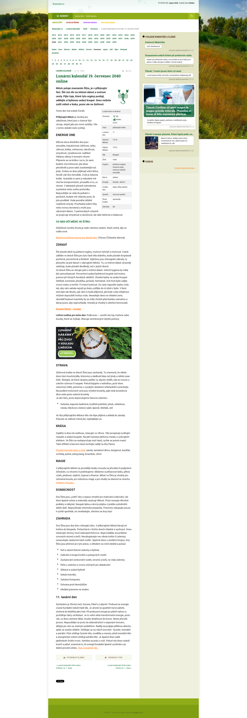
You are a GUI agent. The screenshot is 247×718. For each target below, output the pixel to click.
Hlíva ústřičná (72, 23)
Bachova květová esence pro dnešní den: (77, 237)
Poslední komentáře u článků (160, 36)
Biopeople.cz (58, 4)
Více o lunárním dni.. (88, 648)
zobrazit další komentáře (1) (180, 50)
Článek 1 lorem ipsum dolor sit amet (163, 71)
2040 (85, 29)
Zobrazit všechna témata (184, 168)
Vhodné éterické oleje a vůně (70, 450)
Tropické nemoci (90, 23)
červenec (94, 29)
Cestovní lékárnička (155, 42)
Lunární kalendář (73, 29)
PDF (130, 71)
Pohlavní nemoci (108, 23)
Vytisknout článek (75, 657)
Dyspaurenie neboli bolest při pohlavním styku (168, 55)
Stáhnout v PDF (115, 657)
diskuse (149, 161)
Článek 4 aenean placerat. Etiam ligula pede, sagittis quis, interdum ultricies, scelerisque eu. (191, 134)
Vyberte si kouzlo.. (65, 482)
